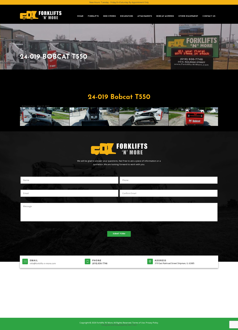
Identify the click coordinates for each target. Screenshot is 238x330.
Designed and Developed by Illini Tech (119, 325)
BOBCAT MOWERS (165, 16)
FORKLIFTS (93, 16)
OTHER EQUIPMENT (188, 16)
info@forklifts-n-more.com (43, 263)
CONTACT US (209, 16)
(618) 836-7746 (99, 263)
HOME (80, 16)
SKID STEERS (109, 16)
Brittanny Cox (28, 106)
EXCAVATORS (126, 16)
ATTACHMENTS (144, 16)
